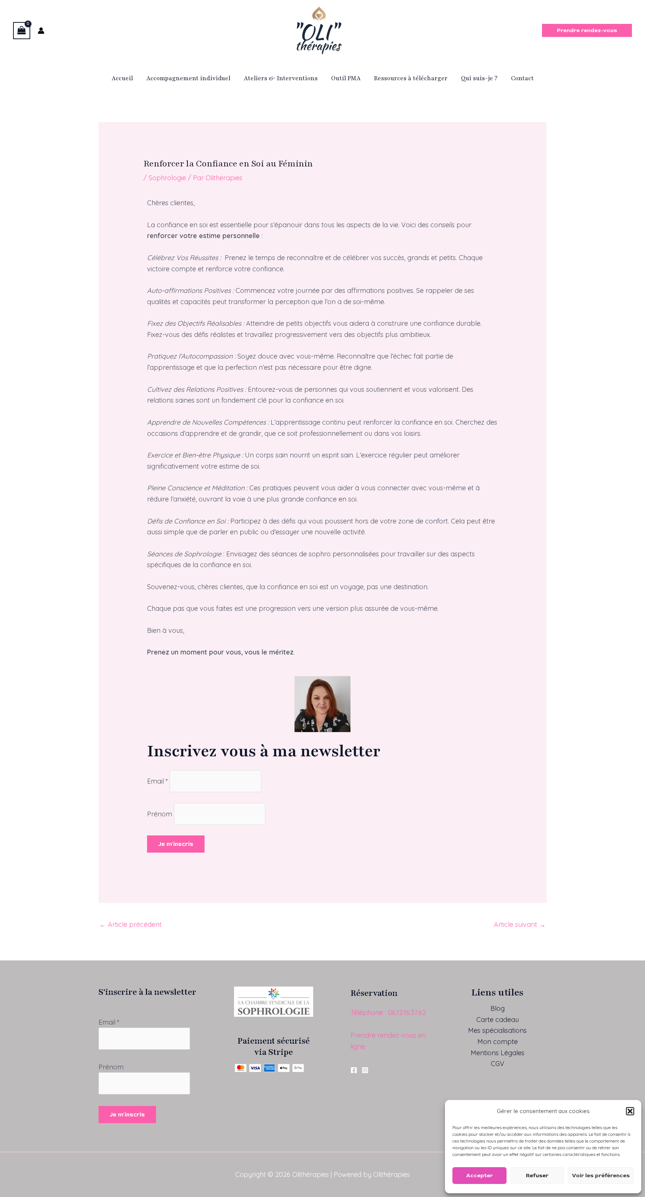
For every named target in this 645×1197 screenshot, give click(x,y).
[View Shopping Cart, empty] (21, 30)
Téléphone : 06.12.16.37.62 (388, 1012)
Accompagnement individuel (188, 78)
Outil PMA (346, 78)
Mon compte (497, 1041)
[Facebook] (353, 1070)
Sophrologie (167, 178)
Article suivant (520, 924)
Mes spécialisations (497, 1030)
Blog (497, 1008)
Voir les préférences (601, 1175)
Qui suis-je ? (479, 78)
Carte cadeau (497, 1019)
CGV (497, 1063)
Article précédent (130, 924)
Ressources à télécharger (411, 78)
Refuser (537, 1175)
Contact (522, 78)
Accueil (122, 78)
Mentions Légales (497, 1052)
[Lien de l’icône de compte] (41, 30)
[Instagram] (365, 1070)
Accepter (479, 1175)
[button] (630, 1111)
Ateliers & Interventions (281, 78)
